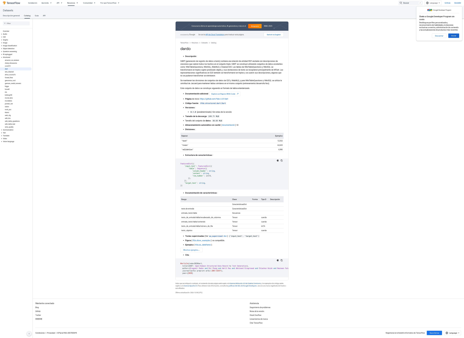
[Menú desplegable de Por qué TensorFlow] (119, 3)
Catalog (27, 16)
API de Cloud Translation (215, 35)
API (58, 3)
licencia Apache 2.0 (190, 286)
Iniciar (453, 36)
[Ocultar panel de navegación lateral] (29, 333)
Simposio (255, 26)
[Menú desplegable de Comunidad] (95, 3)
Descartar (439, 36)
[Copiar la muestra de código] (282, 160)
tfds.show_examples (201, 240)
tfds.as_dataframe (203, 245)
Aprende (45, 3)
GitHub (447, 3)
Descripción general (11, 16)
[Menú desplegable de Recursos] (78, 3)
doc (218, 236)
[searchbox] (16, 23)
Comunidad (87, 3)
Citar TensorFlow (256, 323)
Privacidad (51, 333)
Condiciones (40, 333)
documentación (228, 125)
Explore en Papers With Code (225, 94)
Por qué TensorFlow (108, 3)
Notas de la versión (257, 311)
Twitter (38, 315)
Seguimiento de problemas (260, 307)
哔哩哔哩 (38, 319)
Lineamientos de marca (259, 319)
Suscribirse (434, 333)
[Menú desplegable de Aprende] (51, 3)
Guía (37, 16)
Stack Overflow (255, 315)
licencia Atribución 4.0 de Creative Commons (245, 283)
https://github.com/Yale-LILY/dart (214, 99)
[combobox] (410, 3)
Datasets (8, 10)
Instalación (32, 3)
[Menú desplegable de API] (62, 3)
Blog (37, 307)
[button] (16, 34)
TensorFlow (184, 43)
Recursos (71, 3)
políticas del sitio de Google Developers (243, 286)
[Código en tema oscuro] (278, 160)
